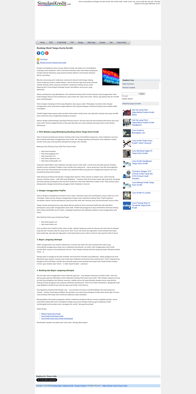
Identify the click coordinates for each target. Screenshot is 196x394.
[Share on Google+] (47, 54)
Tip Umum (43, 59)
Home (42, 42)
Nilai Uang (91, 42)
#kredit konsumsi (46, 62)
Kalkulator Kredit (67, 385)
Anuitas (102, 42)
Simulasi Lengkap (128, 87)
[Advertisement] (98, 23)
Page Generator (128, 84)
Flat (111, 42)
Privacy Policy (123, 385)
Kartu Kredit (121, 42)
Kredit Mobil (61, 42)
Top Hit (115, 385)
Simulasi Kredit (57, 385)
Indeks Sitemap (107, 385)
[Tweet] (42, 54)
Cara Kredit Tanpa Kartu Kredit (52, 316)
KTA (72, 42)
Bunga (80, 42)
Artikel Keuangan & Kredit (131, 104)
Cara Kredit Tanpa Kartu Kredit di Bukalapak (57, 318)
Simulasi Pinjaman (80, 385)
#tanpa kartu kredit (59, 62)
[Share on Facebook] (38, 54)
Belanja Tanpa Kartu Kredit (50, 314)
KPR (51, 42)
